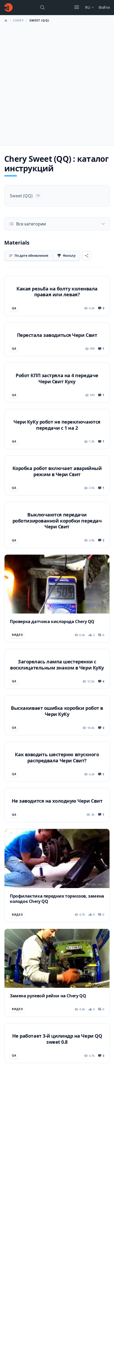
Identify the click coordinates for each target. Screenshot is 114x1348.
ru (87, 7)
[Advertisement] (57, 82)
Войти (104, 7)
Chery (18, 20)
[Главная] (8, 7)
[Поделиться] (86, 255)
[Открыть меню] (76, 7)
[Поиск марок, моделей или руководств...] (42, 7)
